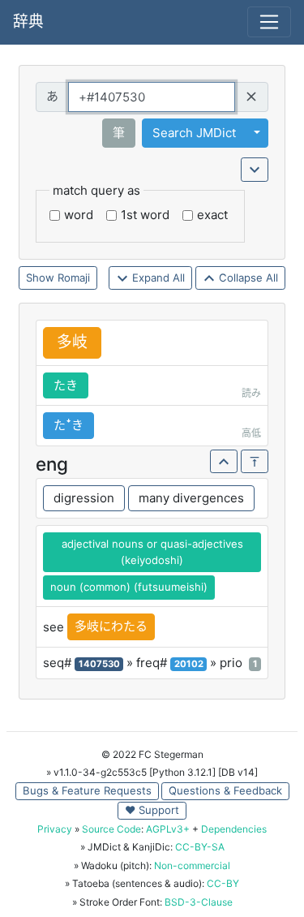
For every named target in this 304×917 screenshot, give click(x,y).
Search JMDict (194, 132)
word (78, 214)
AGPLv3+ (168, 829)
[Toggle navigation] (269, 21)
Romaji (74, 277)
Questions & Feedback (225, 790)
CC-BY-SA (200, 847)
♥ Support (152, 809)
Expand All (157, 277)
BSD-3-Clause (199, 902)
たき (66, 385)
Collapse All (247, 277)
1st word (145, 214)
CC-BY (223, 883)
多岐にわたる (111, 626)
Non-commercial (192, 865)
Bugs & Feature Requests (87, 790)
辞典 (28, 21)
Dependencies (234, 829)
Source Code (111, 829)
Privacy (54, 829)
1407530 (99, 663)
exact (212, 214)
